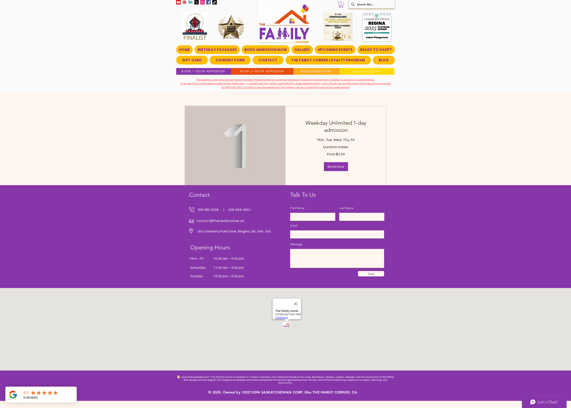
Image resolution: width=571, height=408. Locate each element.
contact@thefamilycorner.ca (220, 221)
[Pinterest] (184, 2)
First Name (297, 208)
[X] (196, 2)
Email (294, 225)
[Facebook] (208, 2)
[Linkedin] (190, 2)
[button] (341, 4)
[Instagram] (202, 2)
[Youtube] (178, 2)
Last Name (346, 208)
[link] (336, 126)
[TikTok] (214, 2)
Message (296, 244)
